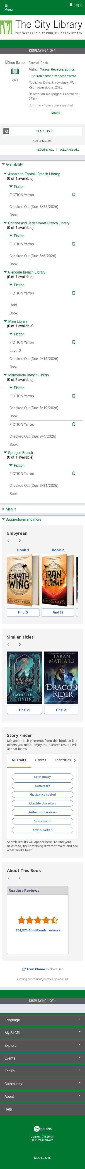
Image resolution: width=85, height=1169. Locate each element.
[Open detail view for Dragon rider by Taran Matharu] (61, 678)
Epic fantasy (42, 777)
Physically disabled (42, 794)
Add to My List (41, 140)
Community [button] (13, 1084)
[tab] (19, 760)
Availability (14, 164)
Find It (23, 612)
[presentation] (23, 580)
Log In (78, 5)
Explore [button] (11, 1045)
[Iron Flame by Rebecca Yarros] (58, 580)
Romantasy (42, 786)
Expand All (45, 149)
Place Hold (44, 131)
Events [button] (10, 1058)
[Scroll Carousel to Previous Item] (8, 540)
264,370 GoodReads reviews (38, 930)
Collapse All (69, 149)
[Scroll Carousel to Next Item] (19, 540)
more (55, 112)
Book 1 (23, 550)
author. (57, 69)
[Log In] (70, 5)
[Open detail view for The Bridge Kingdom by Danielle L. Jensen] (24, 678)
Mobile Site (42, 1157)
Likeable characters (42, 803)
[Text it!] (73, 195)
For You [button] (10, 1071)
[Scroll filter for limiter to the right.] (74, 760)
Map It (11, 509)
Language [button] (12, 1020)
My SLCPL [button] (13, 1033)
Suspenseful (42, 821)
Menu (9, 9)
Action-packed (42, 830)
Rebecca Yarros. (56, 76)
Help (8, 1109)
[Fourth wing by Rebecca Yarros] (23, 580)
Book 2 (58, 550)
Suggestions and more (23, 519)
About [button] (9, 1096)
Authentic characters (42, 812)
